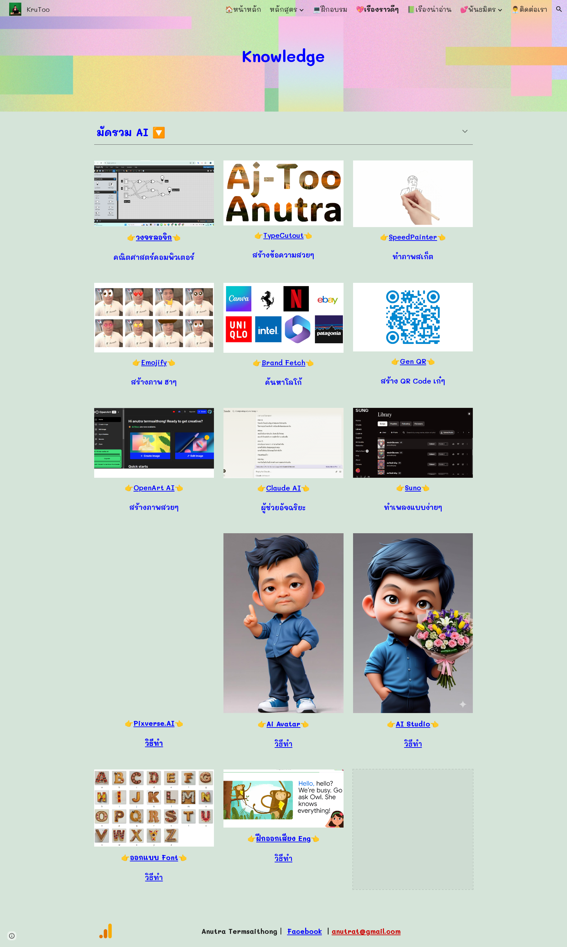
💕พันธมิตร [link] (478, 9)
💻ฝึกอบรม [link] (330, 9)
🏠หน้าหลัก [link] (243, 9)
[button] (559, 9)
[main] (283, 55)
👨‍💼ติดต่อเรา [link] (529, 9)
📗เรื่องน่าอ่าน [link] (429, 9)
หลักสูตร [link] (283, 9)
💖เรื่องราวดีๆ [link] (377, 9)
